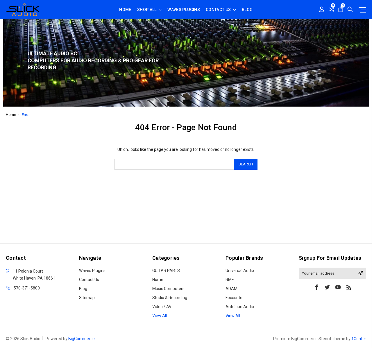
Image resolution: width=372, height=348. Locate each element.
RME (230, 279)
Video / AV (161, 306)
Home (125, 10)
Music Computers (168, 288)
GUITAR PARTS (166, 270)
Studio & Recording (169, 297)
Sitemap (87, 297)
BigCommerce (81, 338)
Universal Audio (240, 270)
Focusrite (234, 297)
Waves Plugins (183, 10)
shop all (147, 10)
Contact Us (219, 10)
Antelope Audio (240, 306)
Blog (247, 10)
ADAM (231, 288)
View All (159, 315)
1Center (358, 338)
